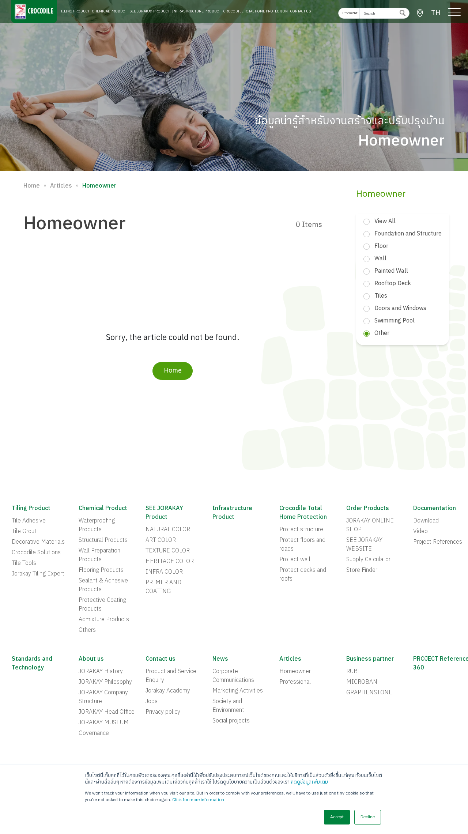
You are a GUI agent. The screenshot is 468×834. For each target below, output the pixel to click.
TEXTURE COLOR (168, 551)
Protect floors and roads (302, 545)
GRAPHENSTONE (369, 692)
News (220, 659)
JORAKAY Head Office (107, 712)
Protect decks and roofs (302, 575)
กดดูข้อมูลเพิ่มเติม (309, 782)
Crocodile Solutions (36, 552)
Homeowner (295, 671)
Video (420, 531)
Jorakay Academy (168, 691)
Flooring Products (101, 570)
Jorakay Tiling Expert (38, 574)
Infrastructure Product (196, 11)
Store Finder (361, 570)
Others (87, 630)
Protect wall (294, 559)
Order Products (367, 508)
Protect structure (301, 529)
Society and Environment (228, 706)
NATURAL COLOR (168, 529)
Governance (94, 733)
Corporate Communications (233, 676)
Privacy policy (163, 712)
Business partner (370, 659)
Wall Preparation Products (99, 555)
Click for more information (198, 799)
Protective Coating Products (102, 605)
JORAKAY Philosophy (105, 682)
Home (31, 186)
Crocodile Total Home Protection (255, 11)
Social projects (231, 721)
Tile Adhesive (29, 521)
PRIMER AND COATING (163, 587)
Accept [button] (337, 817)
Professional (295, 682)
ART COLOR (161, 540)
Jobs (152, 701)
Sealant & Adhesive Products (103, 585)
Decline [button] (368, 817)
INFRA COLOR (164, 572)
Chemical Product (109, 11)
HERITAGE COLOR (170, 561)
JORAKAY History (101, 671)
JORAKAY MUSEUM (104, 722)
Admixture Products (104, 619)
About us (91, 659)
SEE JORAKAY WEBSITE (364, 545)
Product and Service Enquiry (171, 676)
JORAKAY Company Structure (103, 697)
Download (426, 521)
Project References (437, 542)
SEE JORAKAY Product (149, 11)
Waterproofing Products (97, 525)
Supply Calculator (368, 559)
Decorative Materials (38, 542)
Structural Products (103, 540)
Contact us (161, 659)
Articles (61, 186)
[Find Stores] (420, 13)
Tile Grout (24, 531)
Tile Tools (24, 563)
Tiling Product (75, 11)
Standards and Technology (32, 663)
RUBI (353, 671)
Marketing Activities (237, 691)
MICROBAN (361, 682)
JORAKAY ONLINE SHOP (370, 525)
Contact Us (300, 11)
